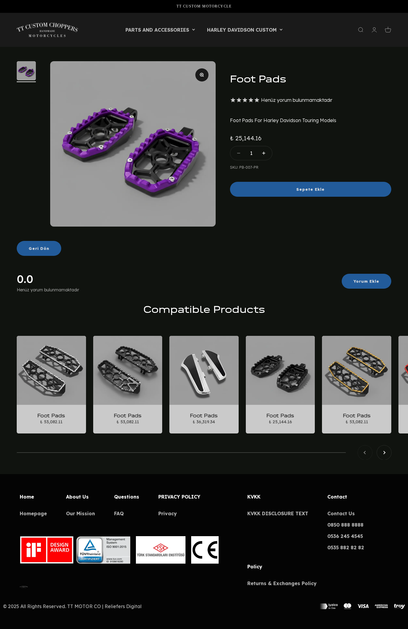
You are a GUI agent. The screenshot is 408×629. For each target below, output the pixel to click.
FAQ (119, 513)
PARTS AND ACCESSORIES (157, 30)
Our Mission (80, 513)
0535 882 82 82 (345, 547)
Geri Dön (39, 248)
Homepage (33, 513)
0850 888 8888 (345, 525)
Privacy (167, 513)
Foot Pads (51, 415)
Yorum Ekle (366, 281)
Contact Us (341, 513)
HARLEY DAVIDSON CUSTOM (242, 30)
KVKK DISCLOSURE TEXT (277, 513)
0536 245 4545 (345, 536)
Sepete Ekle (310, 189)
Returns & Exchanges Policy (282, 583)
